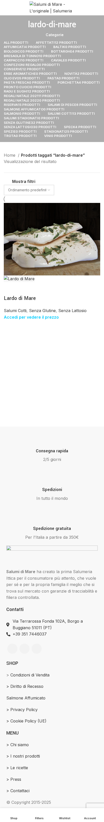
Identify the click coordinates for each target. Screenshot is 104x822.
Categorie (54, 35)
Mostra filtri (23, 181)
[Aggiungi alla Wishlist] (38, 288)
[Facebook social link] (12, 649)
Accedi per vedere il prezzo (31, 317)
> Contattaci (18, 790)
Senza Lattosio (72, 310)
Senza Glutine (42, 310)
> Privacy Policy (22, 709)
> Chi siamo (17, 744)
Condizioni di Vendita (29, 674)
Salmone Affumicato (25, 697)
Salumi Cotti (15, 310)
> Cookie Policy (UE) (26, 720)
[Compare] (24, 288)
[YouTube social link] (37, 649)
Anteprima (10, 288)
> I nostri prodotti (23, 756)
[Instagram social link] (24, 649)
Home (10, 155)
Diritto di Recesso (26, 686)
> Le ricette (17, 767)
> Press (13, 779)
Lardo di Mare (20, 298)
